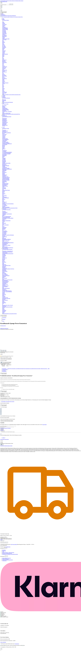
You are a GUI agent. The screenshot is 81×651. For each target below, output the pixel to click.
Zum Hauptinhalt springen (4, 0)
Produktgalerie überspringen (4, 439)
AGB (3, 551)
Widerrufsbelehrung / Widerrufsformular (8, 552)
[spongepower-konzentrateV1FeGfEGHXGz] (6, 329)
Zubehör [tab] (3, 437)
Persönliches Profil (6, 15)
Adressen (10, 15)
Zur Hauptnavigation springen (18, 0)
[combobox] (4, 4)
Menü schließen (4, 12)
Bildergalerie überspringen (4, 328)
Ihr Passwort (2, 427)
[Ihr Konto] (1, 10)
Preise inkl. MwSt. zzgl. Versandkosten (6, 538)
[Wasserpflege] (7, 247)
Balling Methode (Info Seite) (6, 558)
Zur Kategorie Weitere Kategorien (7, 249)
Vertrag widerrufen (3, 642)
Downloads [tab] (4, 370)
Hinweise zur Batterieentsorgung (7, 553)
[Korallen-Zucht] (40, 325)
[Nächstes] (3, 541)
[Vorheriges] (1, 541)
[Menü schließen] (2, 129)
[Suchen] (10, 4)
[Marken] (11, 94)
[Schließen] (0, 650)
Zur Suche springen (11, 0)
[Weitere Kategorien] (9, 313)
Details (1, 539)
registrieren (3, 14)
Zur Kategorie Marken (5, 20)
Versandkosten (17, 643)
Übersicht (1, 15)
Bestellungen (14, 15)
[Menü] (1, 3)
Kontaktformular (7, 546)
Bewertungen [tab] (4, 371)
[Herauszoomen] (1, 351)
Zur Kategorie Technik (5, 128)
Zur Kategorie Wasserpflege (6, 209)
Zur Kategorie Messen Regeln (6, 116)
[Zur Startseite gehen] (3, 1)
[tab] (26, 368)
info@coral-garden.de (14, 544)
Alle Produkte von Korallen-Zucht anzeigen (7, 401)
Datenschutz (4, 550)
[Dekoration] (7, 102)
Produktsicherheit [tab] (5, 369)
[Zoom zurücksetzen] (3, 351)
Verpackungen (4, 560)
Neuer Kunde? (44, 424)
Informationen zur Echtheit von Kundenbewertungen (10, 554)
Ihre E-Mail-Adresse (3, 426)
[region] (40, 340)
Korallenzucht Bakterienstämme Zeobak (6, 445)
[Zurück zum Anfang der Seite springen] (1, 649)
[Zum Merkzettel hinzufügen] (2, 444)
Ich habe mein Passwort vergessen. (5, 428)
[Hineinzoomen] (5, 351)
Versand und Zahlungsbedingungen (7, 559)
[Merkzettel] (1, 9)
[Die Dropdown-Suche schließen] (12, 4)
